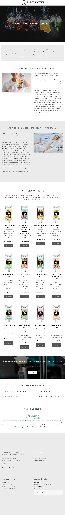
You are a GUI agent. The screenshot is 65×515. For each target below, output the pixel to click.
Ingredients (9, 241)
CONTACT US (39, 492)
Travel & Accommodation (8, 488)
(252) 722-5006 (38, 488)
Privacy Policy (28, 508)
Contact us (33, 372)
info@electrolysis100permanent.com (43, 484)
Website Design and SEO (7, 511)
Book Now (8, 245)
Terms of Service (36, 508)
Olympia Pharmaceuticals (9, 420)
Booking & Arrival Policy (8, 486)
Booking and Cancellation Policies (11, 460)
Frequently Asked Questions (10, 458)
